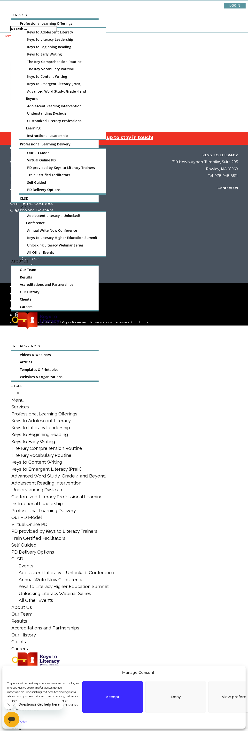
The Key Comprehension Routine (54, 62)
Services (19, 15)
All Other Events (40, 252)
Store (16, 386)
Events (25, 207)
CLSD (24, 198)
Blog (16, 393)
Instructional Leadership (47, 136)
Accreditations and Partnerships (46, 284)
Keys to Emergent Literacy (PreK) (54, 84)
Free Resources (25, 346)
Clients (25, 299)
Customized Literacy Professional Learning (56, 496)
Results (26, 277)
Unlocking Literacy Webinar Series (55, 245)
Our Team (28, 270)
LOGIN (234, 6)
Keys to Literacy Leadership (50, 39)
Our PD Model (38, 153)
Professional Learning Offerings (46, 23)
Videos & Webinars (35, 355)
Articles (26, 362)
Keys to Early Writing (44, 54)
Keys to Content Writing (47, 76)
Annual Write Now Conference (52, 230)
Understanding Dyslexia (47, 113)
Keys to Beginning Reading (49, 47)
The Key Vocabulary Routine (50, 69)
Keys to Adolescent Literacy (50, 32)
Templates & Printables (39, 369)
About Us (19, 261)
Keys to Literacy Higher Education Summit (62, 238)
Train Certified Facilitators (48, 175)
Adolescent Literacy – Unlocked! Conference (66, 572)
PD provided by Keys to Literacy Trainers (61, 168)
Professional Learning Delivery (45, 144)
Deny (176, 696)
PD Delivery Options (44, 190)
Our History (29, 292)
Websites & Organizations (41, 377)
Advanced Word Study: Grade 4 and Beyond (58, 475)
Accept (112, 696)
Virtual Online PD (41, 160)
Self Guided (36, 182)
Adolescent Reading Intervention (54, 106)
